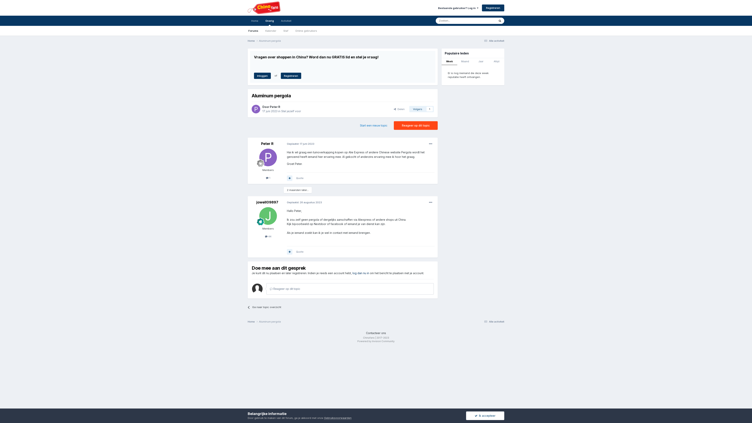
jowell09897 (267, 202)
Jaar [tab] (480, 61)
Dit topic (485, 20)
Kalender (270, 30)
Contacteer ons (376, 333)
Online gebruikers (306, 30)
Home (254, 20)
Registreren (493, 7)
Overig (269, 20)
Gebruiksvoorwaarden (338, 417)
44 (269, 236)
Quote (300, 178)
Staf (285, 30)
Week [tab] (449, 61)
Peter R (275, 106)
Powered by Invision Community (376, 341)
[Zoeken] (500, 21)
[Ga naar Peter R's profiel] (256, 109)
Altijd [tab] (496, 61)
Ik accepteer (486, 415)
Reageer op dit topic (416, 125)
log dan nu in (360, 273)
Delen (400, 109)
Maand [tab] (465, 61)
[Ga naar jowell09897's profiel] (268, 216)
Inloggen (262, 75)
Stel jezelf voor (291, 111)
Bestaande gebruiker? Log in (457, 8)
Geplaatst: (300, 143)
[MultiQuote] (289, 178)
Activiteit (286, 20)
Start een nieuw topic (373, 125)
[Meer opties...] (431, 144)
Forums (253, 30)
